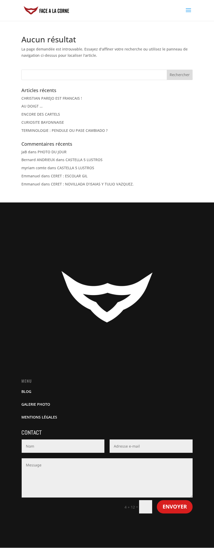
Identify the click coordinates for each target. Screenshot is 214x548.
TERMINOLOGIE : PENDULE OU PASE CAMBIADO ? (64, 130)
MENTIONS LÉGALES (39, 417)
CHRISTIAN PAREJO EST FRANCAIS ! (51, 98)
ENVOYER (175, 506)
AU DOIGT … (32, 106)
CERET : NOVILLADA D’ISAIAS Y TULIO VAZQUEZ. (92, 184)
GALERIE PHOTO (35, 404)
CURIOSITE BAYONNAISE (42, 122)
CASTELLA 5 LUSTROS (84, 159)
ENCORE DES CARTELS (40, 114)
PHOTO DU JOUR (52, 151)
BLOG (26, 391)
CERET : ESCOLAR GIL (69, 175)
